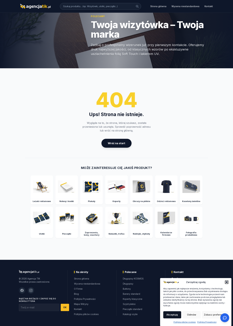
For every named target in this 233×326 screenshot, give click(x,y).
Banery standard (131, 293)
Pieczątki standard (132, 309)
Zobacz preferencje (215, 314)
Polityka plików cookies (185, 322)
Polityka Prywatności (207, 322)
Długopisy (128, 283)
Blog (76, 293)
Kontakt (208, 6)
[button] (226, 282)
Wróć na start (116, 143)
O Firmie (78, 288)
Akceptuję (172, 314)
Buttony (127, 288)
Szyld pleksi (129, 304)
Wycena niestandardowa (185, 6)
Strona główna (158, 6)
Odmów (191, 314)
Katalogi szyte (130, 314)
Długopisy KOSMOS (133, 278)
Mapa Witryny (81, 304)
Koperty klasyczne (132, 299)
